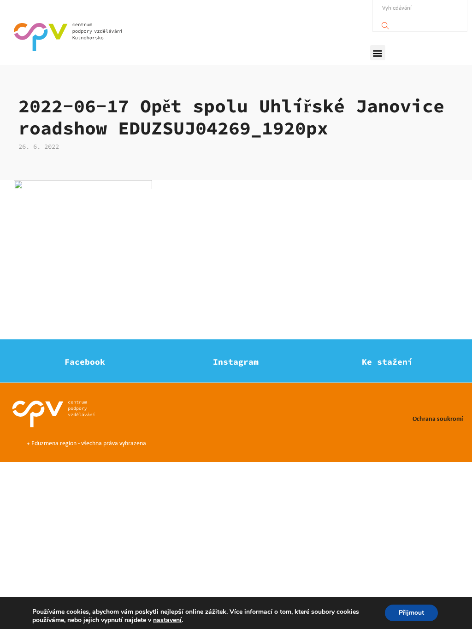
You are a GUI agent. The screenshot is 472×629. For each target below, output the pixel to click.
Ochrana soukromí (438, 418)
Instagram (236, 361)
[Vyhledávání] (385, 23)
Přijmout (411, 612)
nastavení (167, 620)
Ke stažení (387, 361)
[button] (377, 52)
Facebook (85, 361)
